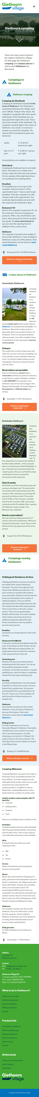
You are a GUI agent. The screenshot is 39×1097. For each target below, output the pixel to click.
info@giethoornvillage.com (16, 966)
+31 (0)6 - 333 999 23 (13, 969)
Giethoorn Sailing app (10, 1030)
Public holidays (8, 1064)
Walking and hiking (9, 1008)
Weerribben (6, 1068)
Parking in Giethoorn (10, 1034)
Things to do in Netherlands (12, 1061)
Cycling (5, 1012)
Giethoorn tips (7, 1042)
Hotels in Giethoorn (9, 1038)
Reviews (5, 1045)
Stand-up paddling (9, 1004)
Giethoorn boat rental (10, 996)
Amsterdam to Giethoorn (11, 1027)
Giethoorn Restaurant (10, 1000)
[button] (19, 260)
